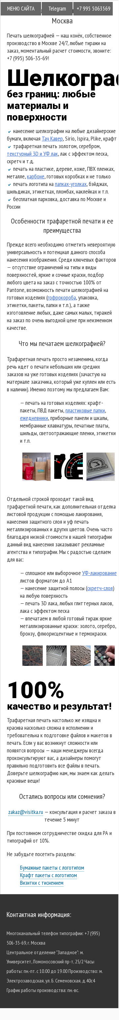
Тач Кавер (52, 138)
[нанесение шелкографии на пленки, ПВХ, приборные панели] (68, 479)
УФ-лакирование (99, 573)
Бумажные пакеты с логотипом (52, 867)
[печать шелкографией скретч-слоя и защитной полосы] (104, 663)
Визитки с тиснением (41, 882)
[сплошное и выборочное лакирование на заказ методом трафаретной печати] (56, 663)
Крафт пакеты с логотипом (48, 875)
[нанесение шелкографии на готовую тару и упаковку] (36, 479)
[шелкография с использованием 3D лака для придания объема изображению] (80, 663)
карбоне (35, 176)
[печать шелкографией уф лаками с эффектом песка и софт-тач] (32, 663)
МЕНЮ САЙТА (21, 8)
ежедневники (34, 418)
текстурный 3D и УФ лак (32, 153)
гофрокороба (62, 297)
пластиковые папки (85, 410)
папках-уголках (70, 184)
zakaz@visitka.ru (25, 812)
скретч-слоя (100, 588)
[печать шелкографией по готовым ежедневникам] (100, 479)
